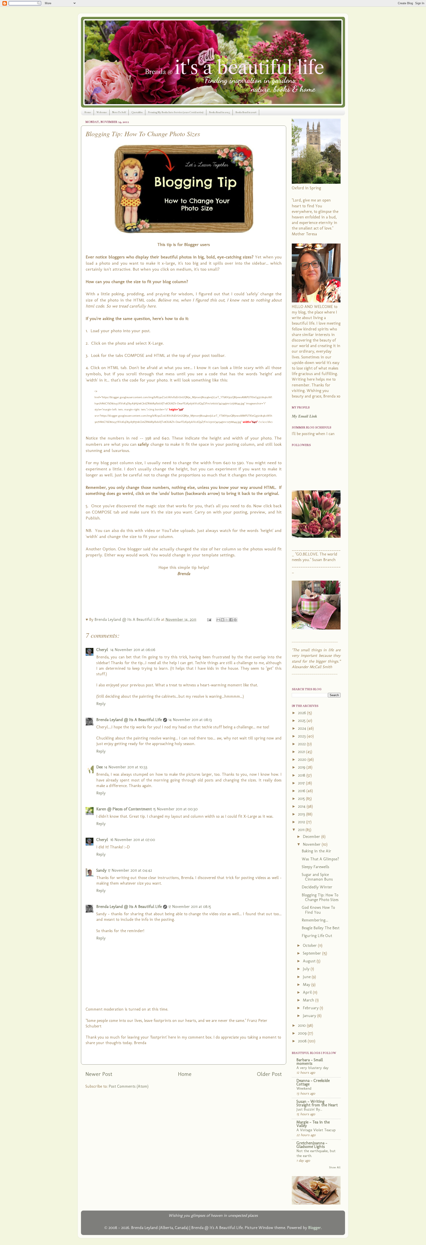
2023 (302, 736)
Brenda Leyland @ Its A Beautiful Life (129, 719)
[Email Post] (208, 619)
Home (87, 112)
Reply (101, 703)
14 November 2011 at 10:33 (125, 767)
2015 (302, 798)
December (312, 836)
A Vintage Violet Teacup (316, 1130)
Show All (335, 1167)
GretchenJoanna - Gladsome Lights (311, 1145)
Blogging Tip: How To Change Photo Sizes (320, 897)
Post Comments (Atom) (128, 1086)
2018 (302, 775)
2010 (302, 1025)
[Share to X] (227, 620)
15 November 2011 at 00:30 (175, 809)
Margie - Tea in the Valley (313, 1124)
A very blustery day (312, 1067)
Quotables (136, 112)
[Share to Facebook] (231, 620)
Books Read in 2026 (245, 112)
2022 (302, 743)
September (312, 953)
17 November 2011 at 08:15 (189, 906)
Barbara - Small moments (309, 1061)
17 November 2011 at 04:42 (130, 870)
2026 (302, 712)
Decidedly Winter (317, 887)
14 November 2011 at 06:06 (132, 649)
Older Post (269, 1074)
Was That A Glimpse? (320, 859)
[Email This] (218, 620)
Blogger (314, 1227)
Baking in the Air (316, 851)
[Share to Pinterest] (235, 620)
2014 (302, 806)
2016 (302, 790)
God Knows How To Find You (318, 910)
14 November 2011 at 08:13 (190, 719)
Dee (99, 767)
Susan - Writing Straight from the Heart (317, 1103)
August (310, 961)
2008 (303, 1041)
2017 (302, 783)
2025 (302, 720)
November (312, 844)
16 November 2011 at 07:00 (132, 839)
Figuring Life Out (317, 935)
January (310, 1015)
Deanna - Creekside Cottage (313, 1082)
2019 (302, 767)
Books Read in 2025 (219, 112)
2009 (303, 1033)
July (307, 968)
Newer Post (98, 1074)
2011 (302, 829)
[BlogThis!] (222, 620)
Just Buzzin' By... (309, 1109)
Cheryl (102, 649)
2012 (302, 821)
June (307, 976)
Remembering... (315, 920)
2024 (302, 728)
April (308, 992)
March (309, 1000)
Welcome (102, 112)
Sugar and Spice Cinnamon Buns (317, 877)
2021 (302, 751)
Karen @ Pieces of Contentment (124, 809)
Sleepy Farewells (315, 866)
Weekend (303, 1088)
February (311, 1007)
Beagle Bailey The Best (320, 927)
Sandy (101, 870)
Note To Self (119, 112)
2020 (303, 759)
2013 (302, 814)
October (310, 945)
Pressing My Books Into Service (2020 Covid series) (175, 112)
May (307, 984)
